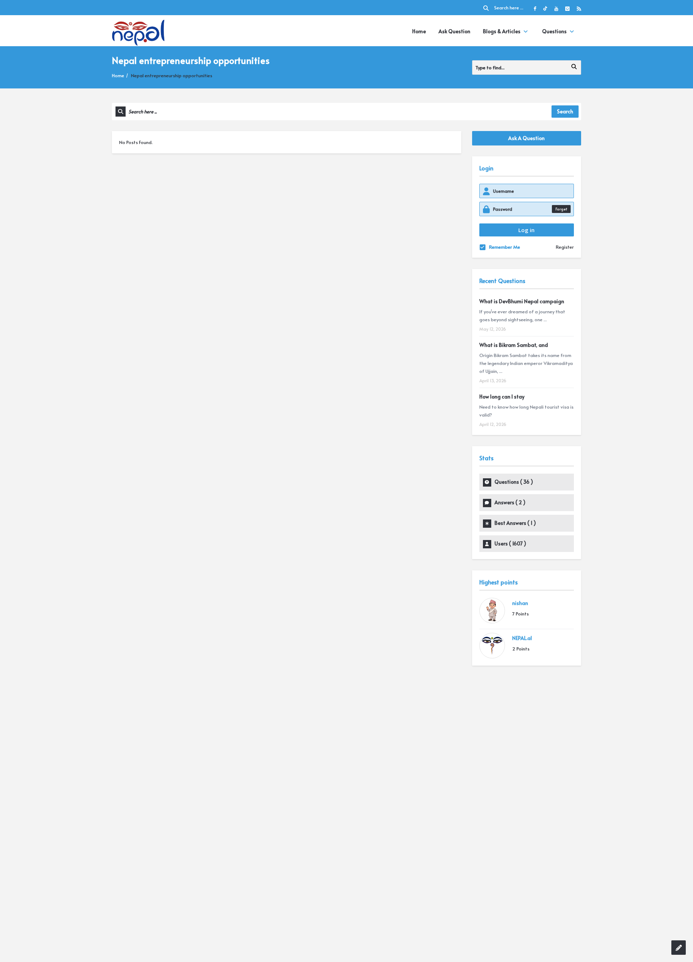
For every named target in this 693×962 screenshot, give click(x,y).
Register (565, 247)
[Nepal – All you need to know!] (138, 31)
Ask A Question (526, 138)
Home (419, 31)
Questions (554, 31)
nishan (520, 603)
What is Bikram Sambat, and (513, 344)
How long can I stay (501, 396)
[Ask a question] (678, 947)
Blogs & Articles (501, 31)
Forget (561, 209)
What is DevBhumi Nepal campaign (521, 301)
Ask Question (454, 31)
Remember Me (504, 247)
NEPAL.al (522, 638)
